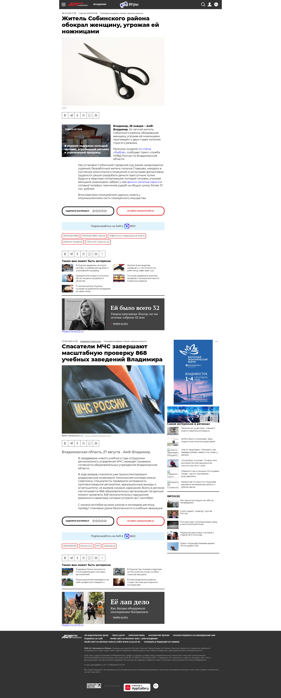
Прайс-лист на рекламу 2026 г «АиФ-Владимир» (134, 639)
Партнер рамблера (112, 686)
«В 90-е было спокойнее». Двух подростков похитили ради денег (198, 440)
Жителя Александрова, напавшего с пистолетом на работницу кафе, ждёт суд (141, 268)
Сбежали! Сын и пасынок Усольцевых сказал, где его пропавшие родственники (200, 474)
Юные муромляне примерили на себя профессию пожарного (92, 580)
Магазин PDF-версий (158, 635)
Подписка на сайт (93, 639)
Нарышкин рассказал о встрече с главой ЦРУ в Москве (197, 534)
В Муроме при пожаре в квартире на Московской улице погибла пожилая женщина (144, 572)
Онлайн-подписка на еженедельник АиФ (194, 635)
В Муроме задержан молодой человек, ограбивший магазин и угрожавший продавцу (92, 268)
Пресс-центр (118, 635)
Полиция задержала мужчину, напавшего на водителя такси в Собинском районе (143, 278)
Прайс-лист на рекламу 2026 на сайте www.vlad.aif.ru (112, 642)
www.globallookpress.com (98, 435)
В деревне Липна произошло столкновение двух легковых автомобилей (91, 572)
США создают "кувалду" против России (196, 512)
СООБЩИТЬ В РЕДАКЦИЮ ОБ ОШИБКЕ (161, 642)
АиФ (64, 107)
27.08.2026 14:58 (70, 341)
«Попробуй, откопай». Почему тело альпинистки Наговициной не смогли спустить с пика (199, 463)
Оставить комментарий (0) (140, 211)
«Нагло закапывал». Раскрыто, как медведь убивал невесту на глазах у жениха (199, 452)
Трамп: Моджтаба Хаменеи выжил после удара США (197, 544)
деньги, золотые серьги (143, 182)
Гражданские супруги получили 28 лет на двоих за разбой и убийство (92, 278)
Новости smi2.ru (72, 331)
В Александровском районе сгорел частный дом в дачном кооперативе (142, 582)
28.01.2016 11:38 (69, 13)
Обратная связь (136, 635)
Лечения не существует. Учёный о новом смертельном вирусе (198, 429)
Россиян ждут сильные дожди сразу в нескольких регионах (198, 523)
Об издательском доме (96, 635)
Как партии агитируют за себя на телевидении (197, 501)
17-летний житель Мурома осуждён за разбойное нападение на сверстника (93, 289)
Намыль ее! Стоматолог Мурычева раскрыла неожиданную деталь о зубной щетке (198, 484)
